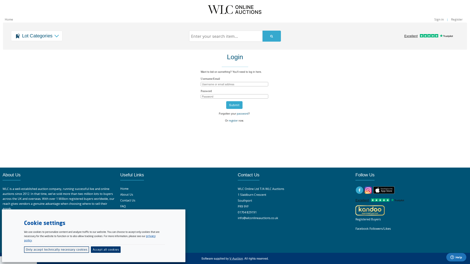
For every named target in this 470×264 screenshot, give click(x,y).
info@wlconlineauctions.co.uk (258, 218)
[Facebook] (360, 190)
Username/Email (210, 78)
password (242, 113)
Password (206, 91)
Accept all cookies (106, 249)
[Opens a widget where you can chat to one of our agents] (456, 257)
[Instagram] (368, 190)
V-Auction (236, 258)
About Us (126, 194)
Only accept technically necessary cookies (56, 249)
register (233, 120)
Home (9, 19)
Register (457, 19)
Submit (234, 105)
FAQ (123, 206)
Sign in (439, 19)
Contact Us (127, 200)
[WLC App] (384, 190)
